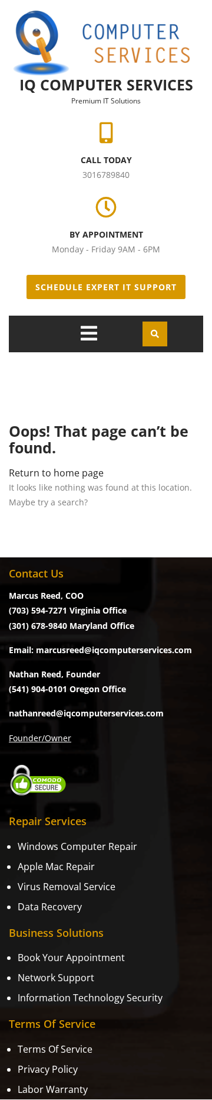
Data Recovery (50, 906)
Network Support (56, 977)
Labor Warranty (53, 1089)
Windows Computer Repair (77, 846)
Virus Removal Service (66, 886)
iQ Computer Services (106, 84)
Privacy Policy (48, 1069)
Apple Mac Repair (56, 866)
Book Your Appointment (71, 957)
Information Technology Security (90, 997)
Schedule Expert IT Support (106, 287)
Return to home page (56, 472)
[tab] (89, 333)
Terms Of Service (55, 1049)
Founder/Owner (40, 738)
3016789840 (106, 174)
